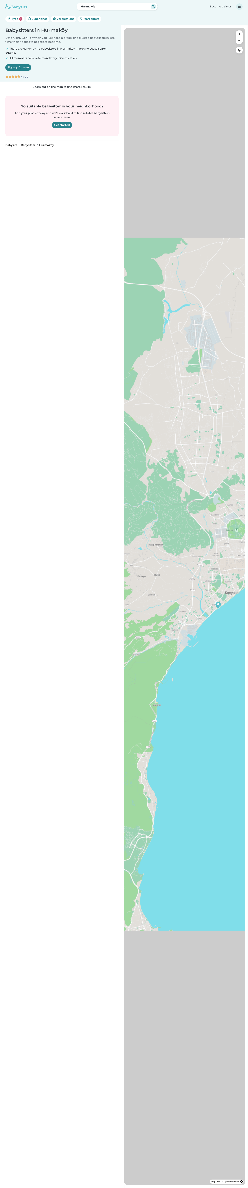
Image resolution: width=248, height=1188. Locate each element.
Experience (39, 18)
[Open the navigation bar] (239, 6)
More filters (91, 18)
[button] (218, 605)
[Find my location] (239, 50)
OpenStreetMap (231, 1181)
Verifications (65, 18)
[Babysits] (16, 6)
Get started (62, 125)
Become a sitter (220, 6)
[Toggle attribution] (242, 1182)
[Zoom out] (239, 40)
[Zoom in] (239, 33)
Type (16, 18)
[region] (184, 606)
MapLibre (215, 1181)
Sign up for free (18, 67)
